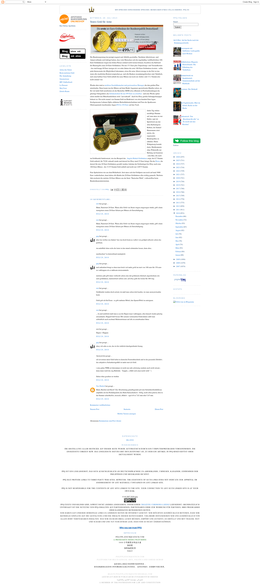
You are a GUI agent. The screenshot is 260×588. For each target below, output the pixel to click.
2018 (178, 185)
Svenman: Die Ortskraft (188, 89)
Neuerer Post (94, 409)
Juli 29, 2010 (102, 399)
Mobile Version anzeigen (126, 413)
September (180, 227)
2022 (178, 171)
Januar (178, 255)
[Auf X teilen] (120, 189)
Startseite (127, 409)
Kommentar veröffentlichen (100, 405)
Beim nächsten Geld (67, 73)
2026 (178, 157)
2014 (178, 199)
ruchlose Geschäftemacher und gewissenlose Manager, (124, 85)
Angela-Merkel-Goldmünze (137, 158)
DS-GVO (130, 440)
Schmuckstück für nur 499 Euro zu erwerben (125, 93)
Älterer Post (159, 409)
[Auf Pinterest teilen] (125, 189)
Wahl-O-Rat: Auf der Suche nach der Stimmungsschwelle (185, 41)
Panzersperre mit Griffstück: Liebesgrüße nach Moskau (190, 51)
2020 (178, 178)
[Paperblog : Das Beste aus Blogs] (180, 281)
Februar (178, 251)
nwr (97, 203)
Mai (177, 241)
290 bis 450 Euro (122, 105)
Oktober (179, 223)
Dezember (179, 216)
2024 (178, 164)
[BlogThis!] (117, 189)
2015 (178, 195)
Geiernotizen (64, 79)
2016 (178, 192)
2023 (178, 167)
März (178, 248)
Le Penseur (64, 85)
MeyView (63, 88)
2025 (178, 160)
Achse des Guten (66, 70)
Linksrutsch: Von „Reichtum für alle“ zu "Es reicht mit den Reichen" (189, 120)
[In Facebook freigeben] (123, 189)
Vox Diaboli (100, 386)
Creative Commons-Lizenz (155, 504)
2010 (178, 213)
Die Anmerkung (65, 76)
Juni (177, 237)
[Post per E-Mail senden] (111, 189)
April (178, 244)
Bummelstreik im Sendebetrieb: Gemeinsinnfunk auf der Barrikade (190, 79)
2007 (178, 266)
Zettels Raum (64, 91)
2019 (178, 181)
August (178, 230)
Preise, (157, 161)
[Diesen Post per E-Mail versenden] (115, 189)
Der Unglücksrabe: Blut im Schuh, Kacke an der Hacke (190, 105)
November (179, 220)
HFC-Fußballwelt (66, 82)
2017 (178, 188)
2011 (178, 209)
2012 (178, 206)
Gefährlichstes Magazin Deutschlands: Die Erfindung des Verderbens (189, 66)
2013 (178, 202)
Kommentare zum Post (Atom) (110, 421)
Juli (177, 234)
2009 (178, 259)
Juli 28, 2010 (102, 214)
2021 (178, 174)
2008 (178, 263)
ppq (97, 236)
